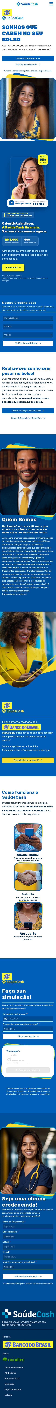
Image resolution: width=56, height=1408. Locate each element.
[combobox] (28, 318)
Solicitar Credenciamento (26, 1276)
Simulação (9, 1384)
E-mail (6, 1252)
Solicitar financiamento (27, 64)
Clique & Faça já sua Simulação (26, 410)
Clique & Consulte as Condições (26, 418)
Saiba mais (12, 267)
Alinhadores (10, 1373)
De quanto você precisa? (15, 1014)
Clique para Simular (27, 1036)
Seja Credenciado (13, 1389)
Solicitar (8, 1395)
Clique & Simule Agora (26, 58)
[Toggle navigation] (51, 4)
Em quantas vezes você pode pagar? (21, 1024)
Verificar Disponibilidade (26, 343)
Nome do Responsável (14, 1222)
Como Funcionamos (14, 1367)
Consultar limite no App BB (27, 760)
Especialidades (10, 1232)
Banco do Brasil (12, 1378)
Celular (7, 1242)
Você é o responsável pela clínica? (20, 1262)
